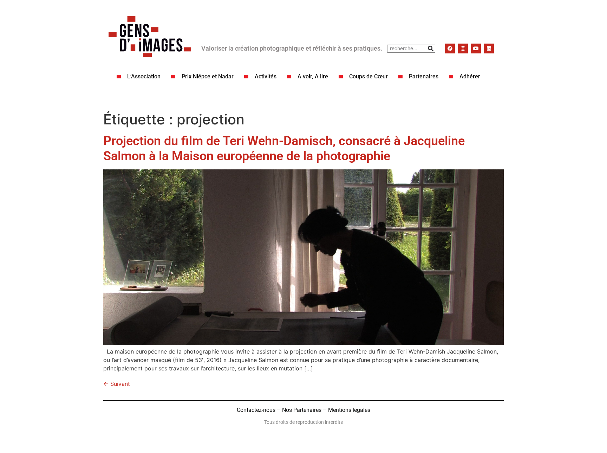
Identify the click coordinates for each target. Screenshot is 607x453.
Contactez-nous (256, 410)
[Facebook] (450, 48)
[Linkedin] (489, 48)
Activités (265, 76)
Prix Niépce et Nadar (208, 76)
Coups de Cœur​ (368, 76)
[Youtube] (476, 48)
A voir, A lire (313, 76)
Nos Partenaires (301, 410)
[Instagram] (463, 48)
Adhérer (469, 76)
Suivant (116, 383)
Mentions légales (349, 410)
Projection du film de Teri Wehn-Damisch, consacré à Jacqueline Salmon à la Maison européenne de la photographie (284, 148)
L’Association (144, 76)
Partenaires (423, 76)
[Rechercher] (431, 48)
